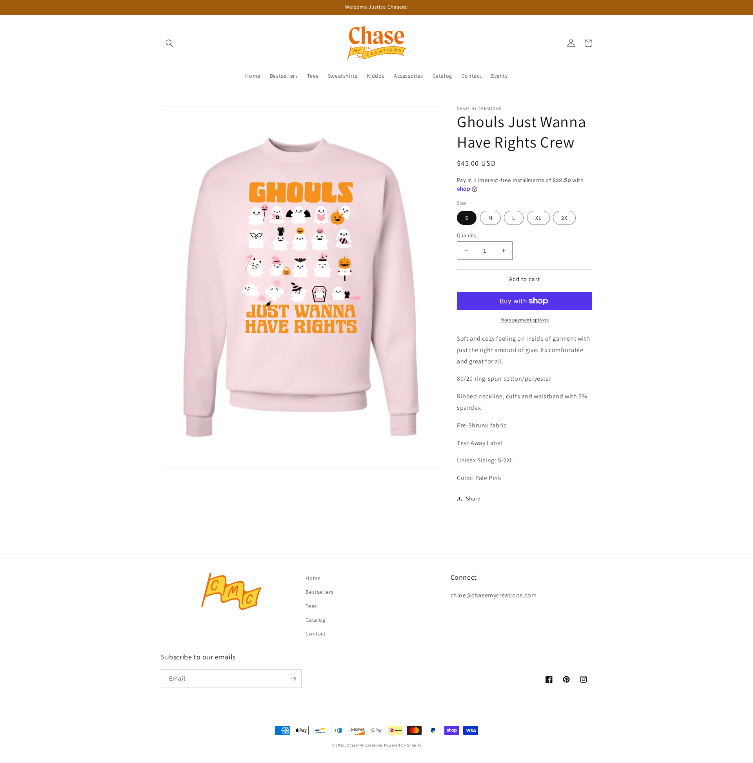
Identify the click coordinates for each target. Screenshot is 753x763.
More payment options (524, 320)
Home (313, 578)
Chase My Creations (365, 745)
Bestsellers (320, 591)
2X (564, 217)
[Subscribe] (293, 679)
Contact (316, 633)
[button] (169, 43)
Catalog (315, 619)
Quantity (467, 235)
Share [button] (473, 498)
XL (538, 217)
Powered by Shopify (403, 745)
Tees (311, 606)
